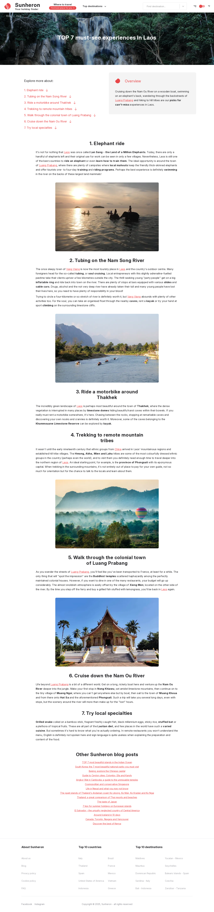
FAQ (23, 888)
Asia (18, 16)
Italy (80, 858)
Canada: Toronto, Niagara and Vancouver (107, 819)
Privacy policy (28, 873)
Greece (112, 888)
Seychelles (170, 865)
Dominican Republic (146, 873)
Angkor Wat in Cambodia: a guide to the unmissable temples (107, 779)
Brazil (111, 858)
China (118, 449)
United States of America (91, 880)
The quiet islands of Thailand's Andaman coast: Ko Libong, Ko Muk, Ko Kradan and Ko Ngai (107, 793)
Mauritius (140, 865)
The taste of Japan (107, 801)
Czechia (169, 880)
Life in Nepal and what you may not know (107, 788)
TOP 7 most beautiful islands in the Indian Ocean (107, 762)
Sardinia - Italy (143, 880)
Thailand (82, 865)
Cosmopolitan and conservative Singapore (107, 784)
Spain (81, 873)
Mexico (112, 873)
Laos (67, 152)
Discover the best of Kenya (107, 823)
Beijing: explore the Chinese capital (107, 771)
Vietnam (112, 880)
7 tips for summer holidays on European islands (107, 806)
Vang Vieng (73, 269)
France (111, 865)
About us (26, 858)
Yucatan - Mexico (174, 858)
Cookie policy (28, 880)
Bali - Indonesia (143, 888)
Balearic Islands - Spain (177, 873)
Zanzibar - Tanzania (175, 888)
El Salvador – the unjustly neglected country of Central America (107, 810)
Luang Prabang (124, 100)
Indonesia (83, 888)
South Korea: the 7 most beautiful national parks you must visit (107, 766)
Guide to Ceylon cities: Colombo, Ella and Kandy (107, 775)
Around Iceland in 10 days (107, 814)
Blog (9, 16)
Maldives (140, 858)
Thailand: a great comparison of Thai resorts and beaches (107, 797)
